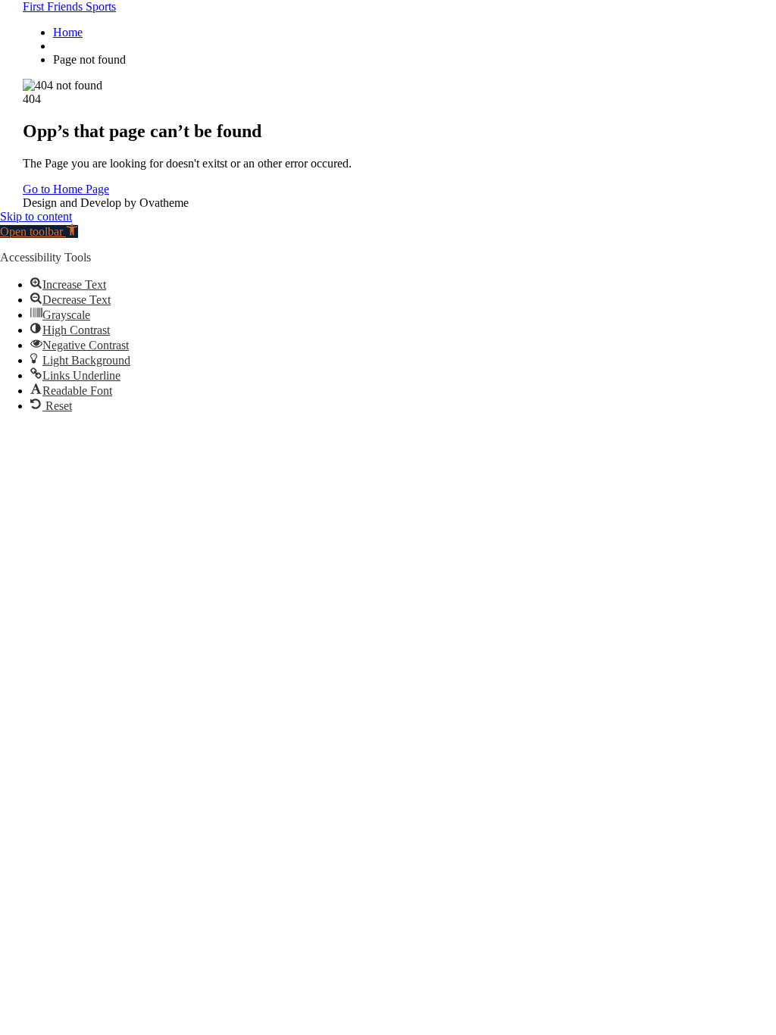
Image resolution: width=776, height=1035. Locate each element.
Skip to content (36, 216)
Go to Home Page (66, 189)
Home (68, 32)
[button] (39, 231)
